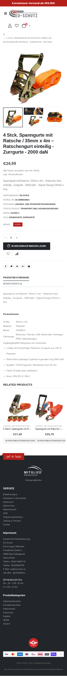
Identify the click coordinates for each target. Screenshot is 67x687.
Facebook (5, 266)
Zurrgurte (29, 217)
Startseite (4, 34)
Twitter (11, 266)
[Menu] (5, 13)
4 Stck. (18, 224)
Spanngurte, (16, 217)
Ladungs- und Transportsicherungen (35, 204)
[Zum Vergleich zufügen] (16, 253)
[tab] (16, 278)
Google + (23, 266)
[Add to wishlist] (8, 253)
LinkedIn (17, 266)
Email (28, 266)
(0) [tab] (12, 284)
